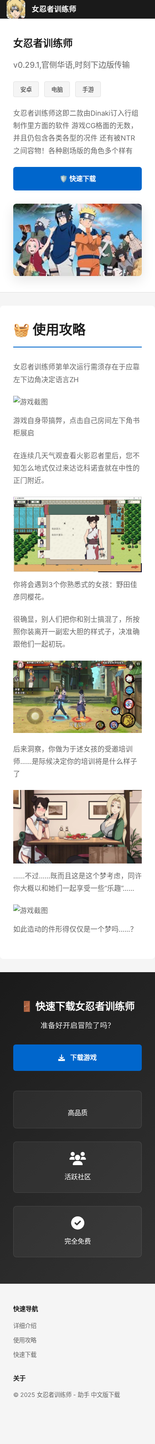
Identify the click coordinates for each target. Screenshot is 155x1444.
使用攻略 (24, 1340)
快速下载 (24, 1354)
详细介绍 (24, 1325)
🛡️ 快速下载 (78, 178)
